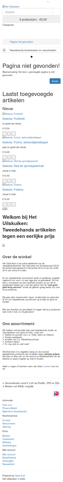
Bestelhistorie (9, 457)
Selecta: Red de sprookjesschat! (23, 166)
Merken (6, 435)
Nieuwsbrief (8, 464)
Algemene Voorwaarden (14, 411)
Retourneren (8, 423)
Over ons (7, 404)
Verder (55, 81)
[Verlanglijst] (9, 134)
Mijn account (8, 454)
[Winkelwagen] (55, 1)
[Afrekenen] (59, 1)
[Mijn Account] (47, 1)
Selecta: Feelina (12, 189)
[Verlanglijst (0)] (51, 1)
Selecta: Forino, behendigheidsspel (25, 142)
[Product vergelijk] (13, 134)
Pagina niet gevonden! (21, 41)
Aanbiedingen (9, 445)
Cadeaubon (8, 439)
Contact (6, 420)
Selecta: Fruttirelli (13, 118)
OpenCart (20, 475)
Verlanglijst (7, 460)
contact (46, 366)
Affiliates (6, 442)
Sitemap (6, 426)
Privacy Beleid (9, 408)
